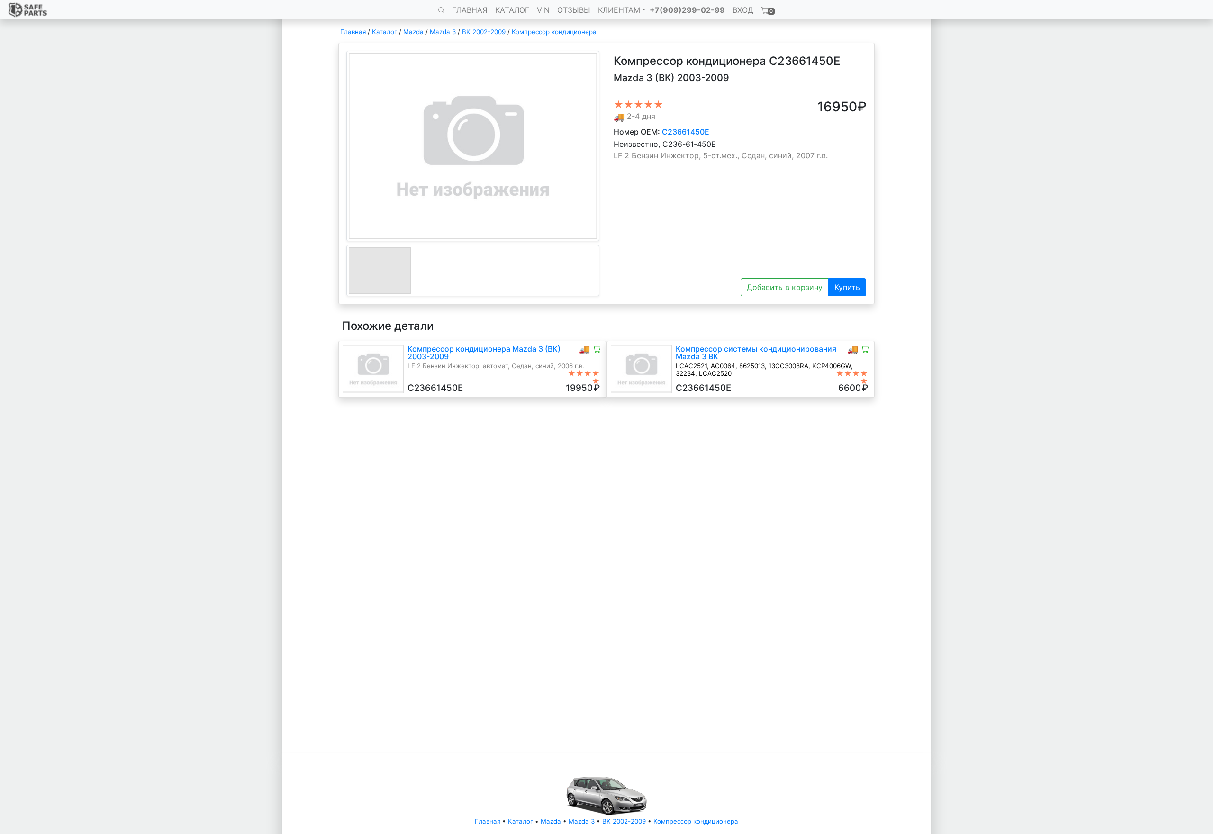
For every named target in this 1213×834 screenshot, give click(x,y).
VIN (543, 10)
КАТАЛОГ (512, 10)
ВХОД (743, 10)
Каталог (384, 32)
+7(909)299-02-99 (687, 10)
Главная (353, 32)
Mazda (413, 32)
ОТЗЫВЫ (573, 10)
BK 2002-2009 (484, 32)
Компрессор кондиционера (554, 32)
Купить (847, 287)
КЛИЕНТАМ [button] (619, 10)
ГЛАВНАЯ (470, 10)
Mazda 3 (443, 32)
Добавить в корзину (785, 287)
